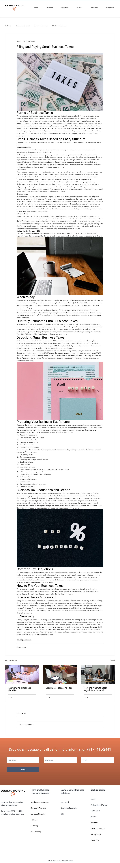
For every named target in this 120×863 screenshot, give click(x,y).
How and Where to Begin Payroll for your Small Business (95, 689)
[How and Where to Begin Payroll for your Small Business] (98, 674)
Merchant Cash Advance (40, 802)
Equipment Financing (38, 808)
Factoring (34, 826)
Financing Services (41, 26)
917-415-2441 (17, 811)
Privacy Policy (96, 834)
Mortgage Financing (38, 814)
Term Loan (34, 820)
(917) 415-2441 (99, 749)
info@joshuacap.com (16, 814)
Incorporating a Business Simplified (19, 689)
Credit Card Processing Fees (59, 688)
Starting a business (59, 26)
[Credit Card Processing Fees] (60, 674)
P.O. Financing (36, 832)
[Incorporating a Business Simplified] (22, 674)
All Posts (8, 26)
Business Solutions (22, 26)
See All (112, 660)
